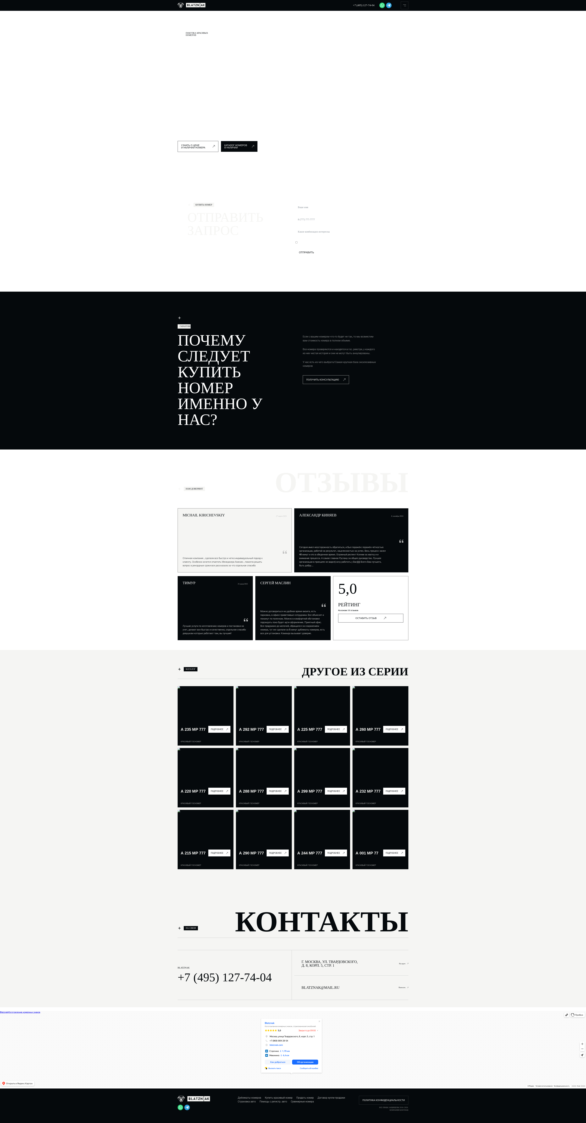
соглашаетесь (333, 242)
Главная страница (186, 24)
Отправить (306, 252)
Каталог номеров (204, 24)
